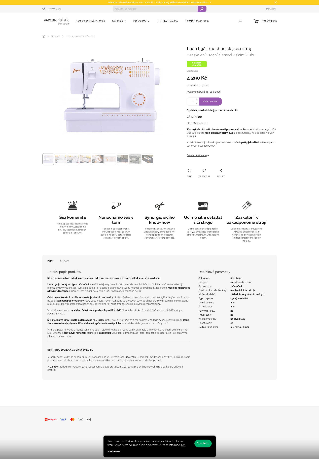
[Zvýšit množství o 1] (196, 100)
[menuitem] (90, 20)
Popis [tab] (50, 260)
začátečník (236, 286)
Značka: (192, 71)
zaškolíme (211, 129)
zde (183, 445)
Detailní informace (197, 155)
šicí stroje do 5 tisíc (240, 282)
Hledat (202, 9)
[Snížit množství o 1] (196, 103)
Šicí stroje (235, 278)
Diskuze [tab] (64, 260)
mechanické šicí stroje (242, 290)
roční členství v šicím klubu (220, 133)
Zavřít (207, 166)
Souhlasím (203, 443)
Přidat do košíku (210, 101)
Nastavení (114, 451)
